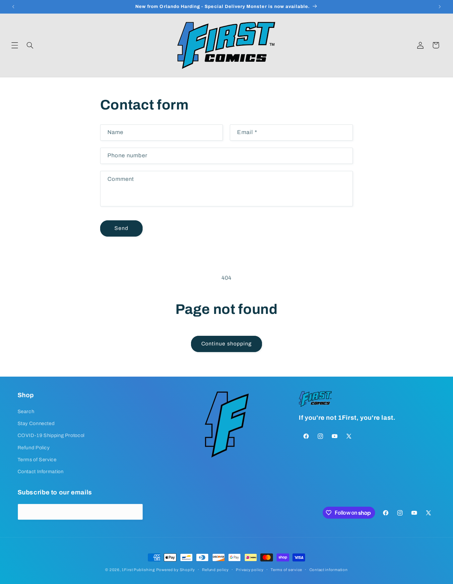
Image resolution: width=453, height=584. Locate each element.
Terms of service (286, 570)
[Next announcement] (439, 6)
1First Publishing (138, 570)
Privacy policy (249, 570)
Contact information (328, 570)
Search (26, 411)
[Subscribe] (134, 512)
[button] (14, 45)
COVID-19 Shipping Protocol (51, 435)
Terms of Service (37, 459)
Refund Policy (34, 447)
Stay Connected (36, 423)
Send (121, 228)
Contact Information (41, 471)
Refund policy (215, 570)
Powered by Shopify (175, 570)
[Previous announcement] (13, 6)
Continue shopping (226, 343)
